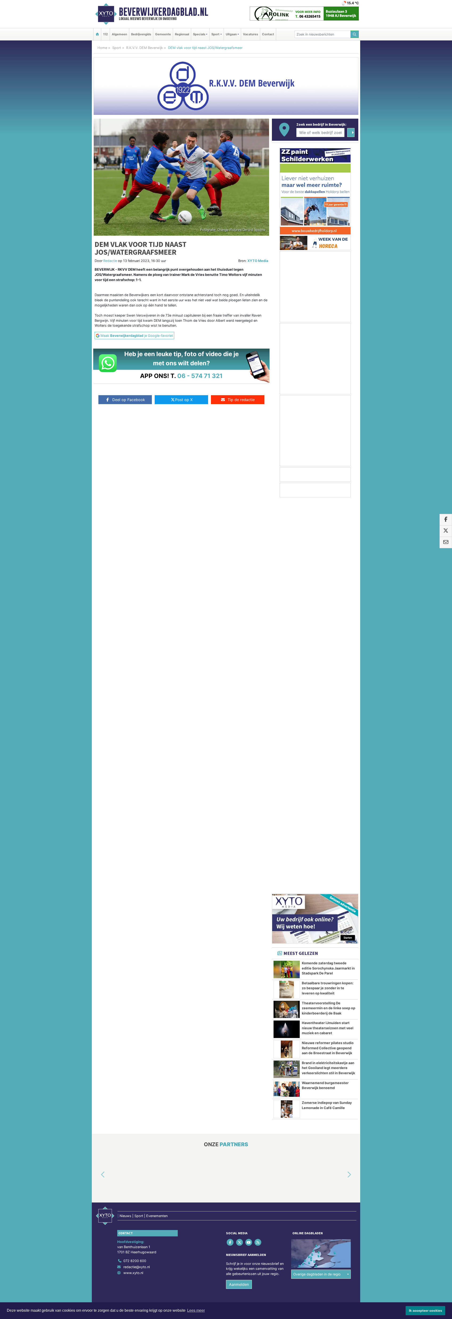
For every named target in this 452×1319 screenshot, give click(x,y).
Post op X (184, 399)
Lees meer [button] (196, 1310)
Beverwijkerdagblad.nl (163, 12)
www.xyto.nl (133, 882)
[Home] (97, 34)
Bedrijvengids (141, 34)
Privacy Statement (340, 921)
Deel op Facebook (128, 399)
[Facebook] (230, 851)
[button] (97, 783)
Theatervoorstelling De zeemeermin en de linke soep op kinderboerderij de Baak (328, 617)
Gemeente (163, 34)
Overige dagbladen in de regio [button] (317, 883)
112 (105, 34)
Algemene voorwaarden (288, 921)
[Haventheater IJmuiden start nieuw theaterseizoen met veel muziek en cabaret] (286, 638)
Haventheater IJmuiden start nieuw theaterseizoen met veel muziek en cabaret (327, 637)
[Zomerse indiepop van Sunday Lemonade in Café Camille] (286, 718)
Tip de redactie (241, 399)
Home (102, 48)
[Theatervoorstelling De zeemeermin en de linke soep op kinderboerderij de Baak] (286, 618)
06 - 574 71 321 (200, 375)
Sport (116, 48)
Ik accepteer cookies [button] (425, 1310)
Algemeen (119, 34)
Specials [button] (199, 34)
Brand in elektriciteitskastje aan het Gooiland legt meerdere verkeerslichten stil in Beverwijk (328, 677)
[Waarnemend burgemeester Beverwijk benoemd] (286, 698)
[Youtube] (249, 851)
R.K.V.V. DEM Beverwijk (144, 48)
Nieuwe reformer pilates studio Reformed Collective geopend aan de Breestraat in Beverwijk (328, 657)
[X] (239, 851)
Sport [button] (215, 34)
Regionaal (182, 34)
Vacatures (250, 34)
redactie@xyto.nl (136, 876)
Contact (268, 34)
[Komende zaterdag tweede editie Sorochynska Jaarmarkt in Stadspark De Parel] (286, 578)
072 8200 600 (134, 870)
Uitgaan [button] (231, 34)
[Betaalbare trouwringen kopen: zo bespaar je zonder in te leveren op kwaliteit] (286, 598)
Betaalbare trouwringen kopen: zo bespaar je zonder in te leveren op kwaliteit (327, 597)
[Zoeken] (355, 34)
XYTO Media (257, 261)
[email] (446, 542)
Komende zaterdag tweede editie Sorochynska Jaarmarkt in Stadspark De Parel (328, 577)
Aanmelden (239, 893)
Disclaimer (316, 921)
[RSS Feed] (258, 851)
